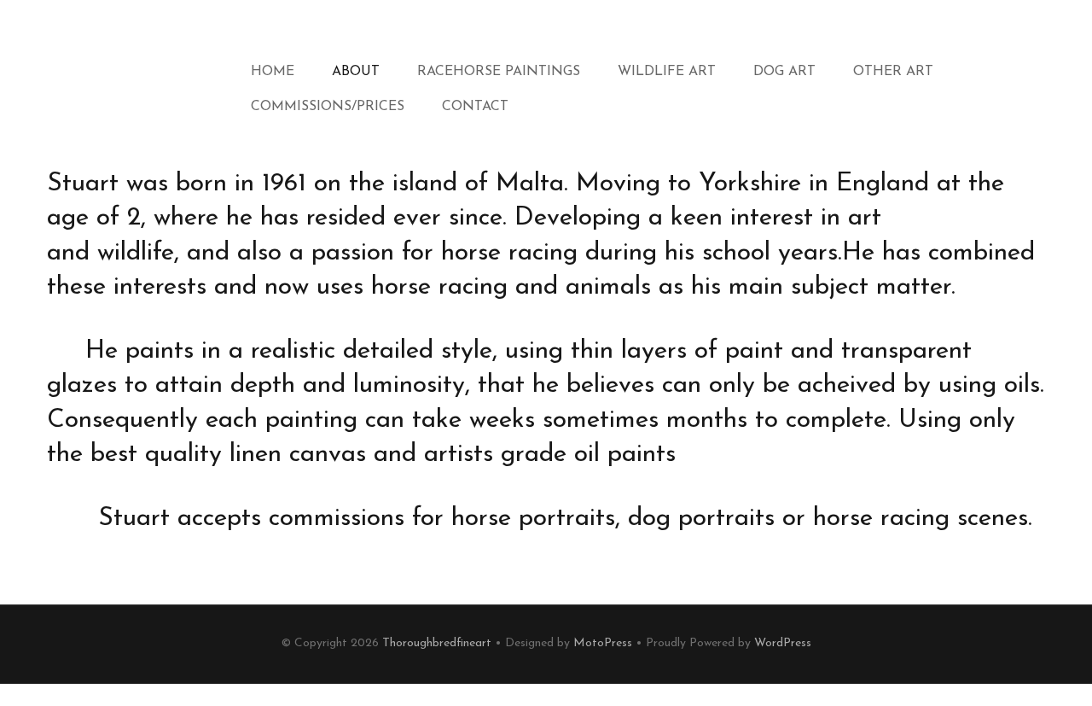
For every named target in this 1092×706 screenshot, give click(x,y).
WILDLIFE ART (667, 72)
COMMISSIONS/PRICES (327, 107)
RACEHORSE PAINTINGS (498, 72)
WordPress (782, 643)
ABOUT (356, 72)
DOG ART (784, 72)
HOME (272, 72)
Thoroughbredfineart (436, 643)
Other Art (893, 72)
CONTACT (475, 107)
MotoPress (602, 643)
